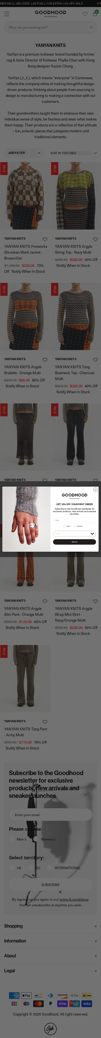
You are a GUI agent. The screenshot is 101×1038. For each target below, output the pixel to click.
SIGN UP (74, 542)
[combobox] (72, 534)
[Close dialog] (95, 489)
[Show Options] (92, 533)
